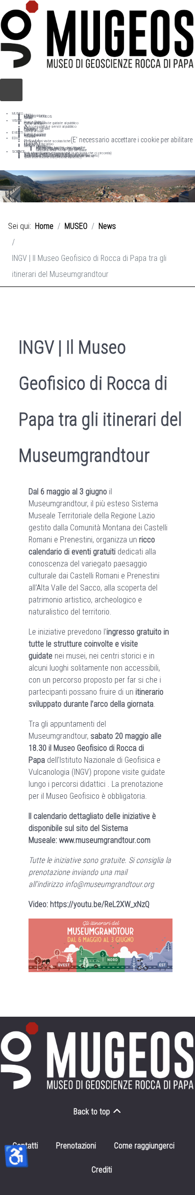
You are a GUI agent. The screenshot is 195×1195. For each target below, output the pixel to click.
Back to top (93, 1111)
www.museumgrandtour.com (104, 840)
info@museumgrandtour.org (109, 884)
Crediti (102, 1169)
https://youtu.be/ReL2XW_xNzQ (100, 904)
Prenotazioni (76, 1145)
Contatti (25, 1145)
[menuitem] (17, 113)
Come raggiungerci (144, 1145)
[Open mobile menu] (11, 90)
